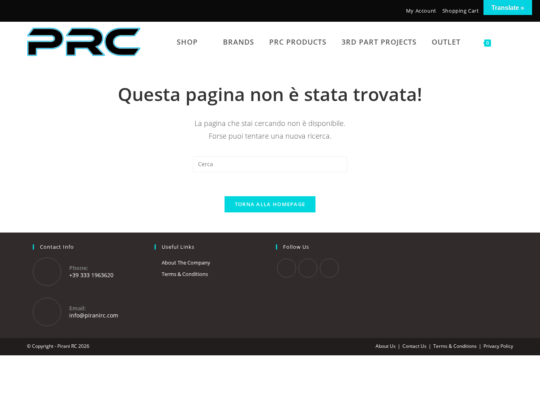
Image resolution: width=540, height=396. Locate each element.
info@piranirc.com (93, 315)
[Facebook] (31, 11)
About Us (386, 346)
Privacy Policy (498, 346)
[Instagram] (42, 11)
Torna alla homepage (270, 204)
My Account (421, 10)
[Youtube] (329, 268)
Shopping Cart (460, 10)
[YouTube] (54, 11)
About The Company (186, 262)
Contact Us (414, 346)
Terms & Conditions (185, 274)
